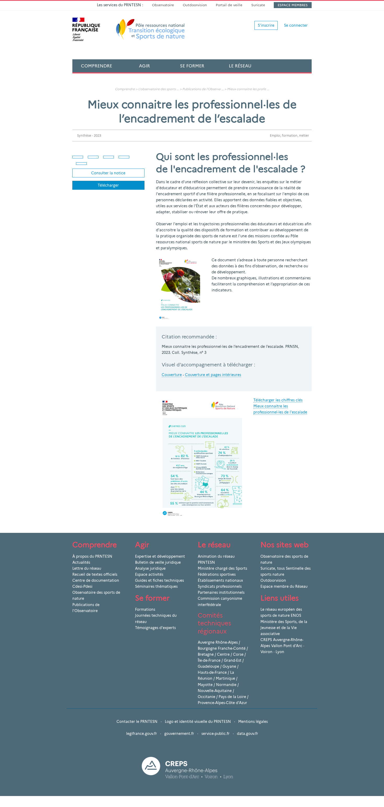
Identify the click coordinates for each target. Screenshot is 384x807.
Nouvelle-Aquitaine (215, 691)
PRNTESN (206, 562)
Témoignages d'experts (155, 628)
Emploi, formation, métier (289, 135)
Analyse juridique (150, 568)
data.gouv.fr (247, 733)
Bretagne (206, 654)
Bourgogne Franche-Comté (222, 648)
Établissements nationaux (220, 580)
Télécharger (108, 185)
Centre (223, 654)
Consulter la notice (108, 173)
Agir (144, 65)
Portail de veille (229, 5)
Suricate (258, 5)
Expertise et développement (160, 556)
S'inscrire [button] (266, 25)
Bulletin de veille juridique (158, 562)
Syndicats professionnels (220, 586)
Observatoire (163, 5)
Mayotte (205, 685)
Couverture (172, 375)
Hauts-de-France (212, 672)
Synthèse (84, 135)
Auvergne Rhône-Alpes (218, 642)
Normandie (226, 685)
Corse (238, 654)
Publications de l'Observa (201, 89)
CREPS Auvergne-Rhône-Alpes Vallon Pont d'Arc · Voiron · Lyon (282, 646)
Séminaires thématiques (156, 586)
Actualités (81, 562)
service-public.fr (215, 733)
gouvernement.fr (179, 733)
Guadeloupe (208, 666)
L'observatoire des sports (157, 89)
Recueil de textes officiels (94, 574)
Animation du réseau (216, 556)
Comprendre (96, 65)
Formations (145, 609)
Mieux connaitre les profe (246, 89)
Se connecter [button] (296, 25)
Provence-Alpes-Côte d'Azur (222, 703)
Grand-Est (232, 660)
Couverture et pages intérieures (213, 375)
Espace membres (293, 5)
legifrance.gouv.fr (141, 733)
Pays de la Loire (232, 697)
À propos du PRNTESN (92, 556)
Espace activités (149, 574)
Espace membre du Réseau (283, 586)
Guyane (229, 666)
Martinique (225, 678)
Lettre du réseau (86, 568)
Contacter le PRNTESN (137, 721)
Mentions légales (253, 721)
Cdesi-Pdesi (82, 586)
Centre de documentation (95, 580)
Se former (192, 65)
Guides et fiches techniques (159, 580)
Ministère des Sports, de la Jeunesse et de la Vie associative (283, 628)
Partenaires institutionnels (221, 592)
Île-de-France (209, 660)
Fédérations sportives (217, 574)
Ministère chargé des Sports (222, 568)
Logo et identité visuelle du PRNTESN (198, 721)
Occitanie (206, 697)
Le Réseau (240, 65)
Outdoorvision (195, 5)
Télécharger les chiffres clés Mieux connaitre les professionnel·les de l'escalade (280, 406)
